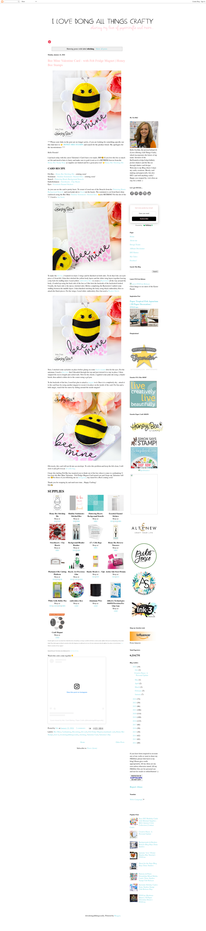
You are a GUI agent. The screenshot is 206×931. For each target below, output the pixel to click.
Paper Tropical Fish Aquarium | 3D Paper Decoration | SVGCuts (144, 304)
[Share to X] (98, 728)
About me (133, 240)
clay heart (60, 197)
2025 (135, 666)
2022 (135, 706)
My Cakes (133, 256)
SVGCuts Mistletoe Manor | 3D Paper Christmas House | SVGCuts (146, 898)
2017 (135, 724)
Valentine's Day (105, 734)
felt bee (60, 275)
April (137, 683)
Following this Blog (74, 651)
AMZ (76, 579)
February (138, 690)
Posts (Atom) (92, 748)
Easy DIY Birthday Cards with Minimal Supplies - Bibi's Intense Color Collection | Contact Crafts (144, 822)
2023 (135, 702)
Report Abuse (136, 786)
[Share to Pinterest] (102, 728)
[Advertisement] (144, 79)
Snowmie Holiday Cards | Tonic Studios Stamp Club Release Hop (148, 887)
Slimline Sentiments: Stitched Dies (70, 176)
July (137, 670)
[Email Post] (89, 728)
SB (55, 521)
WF (97, 577)
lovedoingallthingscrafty (69, 734)
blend (82, 192)
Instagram (82, 477)
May (137, 679)
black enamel (100, 369)
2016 (135, 728)
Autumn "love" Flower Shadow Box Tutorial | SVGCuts (147, 855)
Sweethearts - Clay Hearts (70, 181)
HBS (59, 521)
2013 (135, 739)
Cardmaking (66, 731)
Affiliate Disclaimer (137, 248)
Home (82, 742)
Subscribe (144, 219)
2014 (135, 735)
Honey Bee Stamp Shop (56, 162)
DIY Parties (134, 252)
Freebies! (133, 260)
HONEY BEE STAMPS (73, 144)
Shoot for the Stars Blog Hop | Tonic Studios (148, 864)
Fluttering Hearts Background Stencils (69, 179)
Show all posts (101, 48)
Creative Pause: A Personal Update (141, 674)
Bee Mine (57, 731)
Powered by (139, 225)
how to (56, 734)
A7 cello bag (70, 468)
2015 (135, 732)
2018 (135, 721)
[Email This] (94, 728)
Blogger (117, 915)
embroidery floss (85, 280)
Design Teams (135, 244)
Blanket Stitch (113, 291)
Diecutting (76, 731)
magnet (91, 382)
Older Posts (120, 742)
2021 (135, 710)
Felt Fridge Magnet (95, 731)
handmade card (109, 731)
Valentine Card (92, 734)
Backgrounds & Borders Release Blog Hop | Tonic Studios (148, 844)
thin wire (65, 372)
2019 (135, 717)
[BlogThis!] (96, 728)
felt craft (84, 731)
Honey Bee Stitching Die (114, 162)
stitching (82, 734)
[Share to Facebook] (100, 728)
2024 (135, 699)
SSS (111, 521)
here (122, 643)
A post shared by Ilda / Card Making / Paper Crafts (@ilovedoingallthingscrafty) (77, 720)
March (137, 687)
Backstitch (105, 280)
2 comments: (81, 728)
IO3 (117, 577)
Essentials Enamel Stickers (63, 184)
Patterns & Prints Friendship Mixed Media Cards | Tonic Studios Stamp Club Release (148, 877)
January (138, 694)
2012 (135, 743)
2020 (135, 713)
